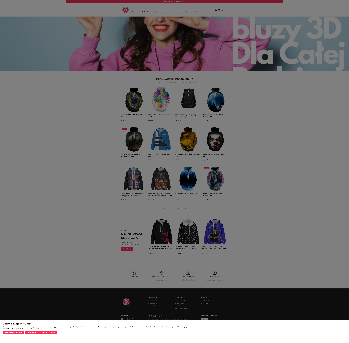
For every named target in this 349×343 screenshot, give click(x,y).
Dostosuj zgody (32, 332)
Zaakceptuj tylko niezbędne (13, 332)
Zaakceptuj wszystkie (48, 332)
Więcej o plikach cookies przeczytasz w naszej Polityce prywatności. (23, 328)
